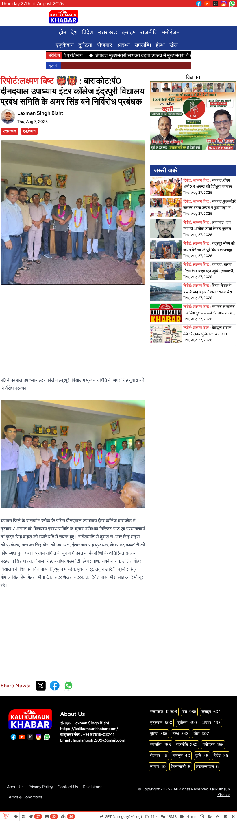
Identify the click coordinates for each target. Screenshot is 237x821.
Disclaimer (92, 786)
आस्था (123, 45)
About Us (15, 786)
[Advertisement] (73, 325)
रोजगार (104, 45)
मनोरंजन (170, 32)
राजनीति (149, 32)
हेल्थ (160, 45)
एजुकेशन (65, 45)
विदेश (87, 32)
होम (62, 32)
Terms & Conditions (24, 797)
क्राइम (129, 32)
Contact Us (68, 786)
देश (74, 32)
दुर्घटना (85, 45)
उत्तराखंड (107, 32)
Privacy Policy (40, 786)
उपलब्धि (143, 45)
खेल (173, 45)
